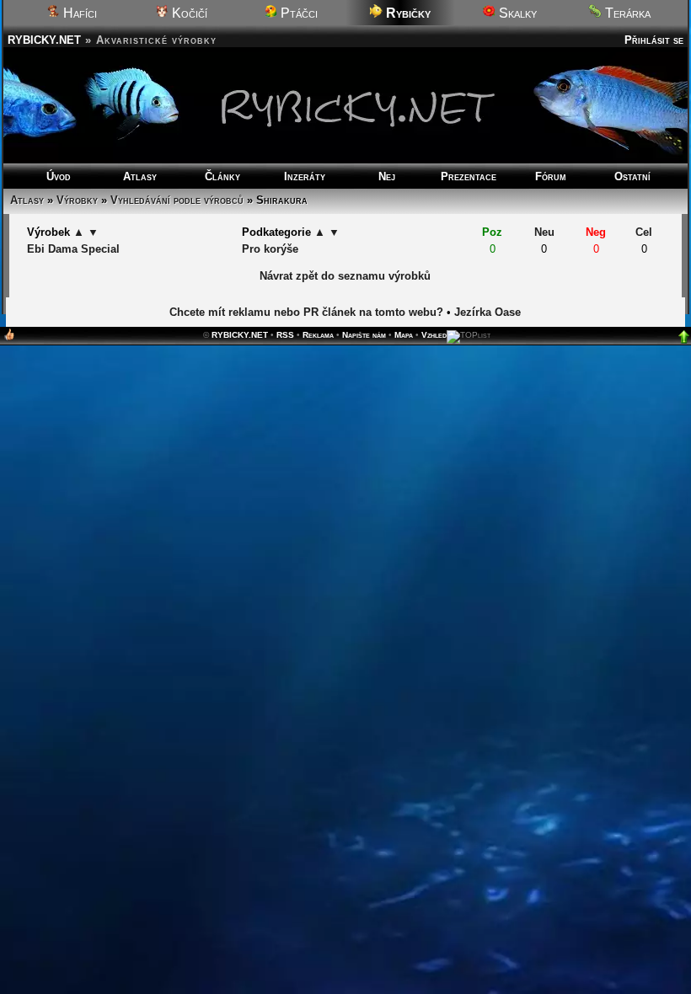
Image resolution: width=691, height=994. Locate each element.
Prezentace (468, 176)
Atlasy (140, 176)
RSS (285, 334)
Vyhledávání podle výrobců (177, 200)
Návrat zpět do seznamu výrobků (345, 276)
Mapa (403, 334)
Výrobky (77, 200)
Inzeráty (304, 176)
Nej (386, 176)
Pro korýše (270, 249)
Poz (492, 232)
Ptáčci (297, 13)
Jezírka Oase (487, 312)
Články (222, 176)
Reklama (318, 334)
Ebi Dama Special (73, 249)
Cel (643, 232)
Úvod (58, 176)
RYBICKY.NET (44, 40)
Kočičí (188, 13)
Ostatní (632, 176)
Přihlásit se (653, 40)
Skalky (516, 13)
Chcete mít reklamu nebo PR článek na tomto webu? (306, 312)
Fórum (550, 176)
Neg (596, 232)
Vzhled (434, 334)
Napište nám (364, 334)
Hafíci (78, 13)
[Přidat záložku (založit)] (9, 338)
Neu (544, 232)
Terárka (626, 13)
